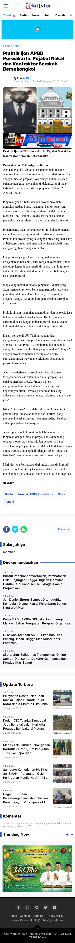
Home (6, 45)
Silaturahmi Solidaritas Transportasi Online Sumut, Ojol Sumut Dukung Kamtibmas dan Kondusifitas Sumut (35, 659)
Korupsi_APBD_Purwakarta (35, 494)
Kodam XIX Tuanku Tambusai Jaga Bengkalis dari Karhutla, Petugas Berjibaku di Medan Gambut (24, 724)
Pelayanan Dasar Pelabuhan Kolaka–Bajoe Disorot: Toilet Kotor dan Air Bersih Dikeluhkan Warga (26, 700)
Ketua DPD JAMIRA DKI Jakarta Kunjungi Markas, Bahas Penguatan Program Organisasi (37, 621)
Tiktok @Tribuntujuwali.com (46, 920)
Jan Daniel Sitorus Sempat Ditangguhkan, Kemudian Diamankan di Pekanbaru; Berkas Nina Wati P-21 (35, 603)
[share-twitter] (15, 529)
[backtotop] (37, 929)
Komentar (63, 529)
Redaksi (38, 915)
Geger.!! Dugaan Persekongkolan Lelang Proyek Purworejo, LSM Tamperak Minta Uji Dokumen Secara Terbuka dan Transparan (26, 798)
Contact (25, 915)
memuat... (10, 552)
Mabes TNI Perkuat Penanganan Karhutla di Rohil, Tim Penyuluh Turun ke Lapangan (26, 749)
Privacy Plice (18, 920)
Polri (47, 15)
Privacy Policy (54, 915)
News (36, 15)
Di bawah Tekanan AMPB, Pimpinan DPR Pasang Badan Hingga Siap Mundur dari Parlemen (32, 639)
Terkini (9, 501)
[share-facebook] (6, 529)
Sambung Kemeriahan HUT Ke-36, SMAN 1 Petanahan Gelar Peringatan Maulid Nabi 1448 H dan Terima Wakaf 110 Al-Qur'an (26, 774)
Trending (9, 15)
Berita (24, 15)
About (13, 915)
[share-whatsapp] (23, 529)
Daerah (60, 15)
